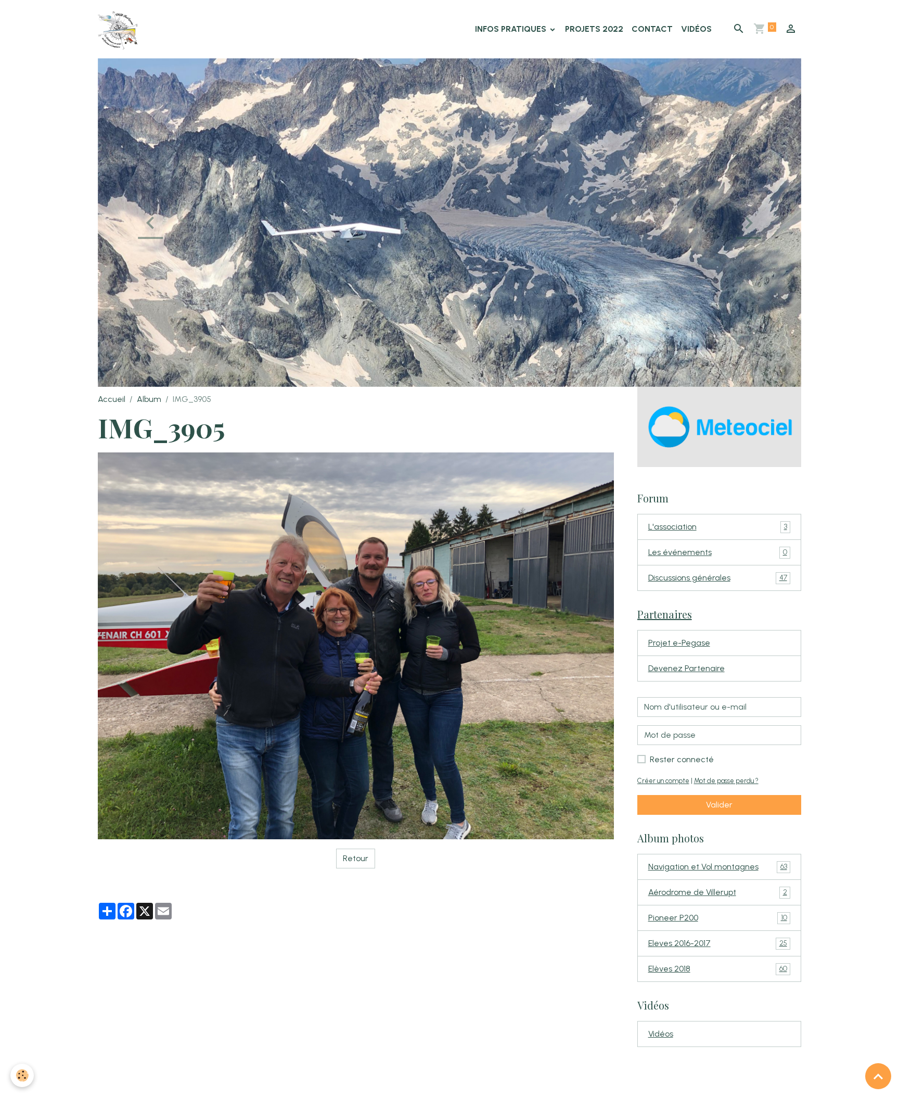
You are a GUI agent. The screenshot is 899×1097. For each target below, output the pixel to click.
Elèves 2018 (717, 1036)
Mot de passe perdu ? (726, 848)
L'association (717, 594)
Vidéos (696, 29)
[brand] (120, 29)
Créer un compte (663, 848)
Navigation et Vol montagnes (717, 934)
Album (149, 467)
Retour (355, 926)
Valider (719, 872)
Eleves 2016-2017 (717, 1011)
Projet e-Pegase (679, 710)
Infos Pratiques (511, 29)
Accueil (111, 467)
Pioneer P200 (717, 985)
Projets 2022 (594, 29)
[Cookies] (22, 1075)
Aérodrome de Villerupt (717, 960)
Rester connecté (682, 827)
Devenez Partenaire (686, 736)
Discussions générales (717, 645)
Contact (652, 29)
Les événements (717, 620)
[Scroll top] (878, 1076)
